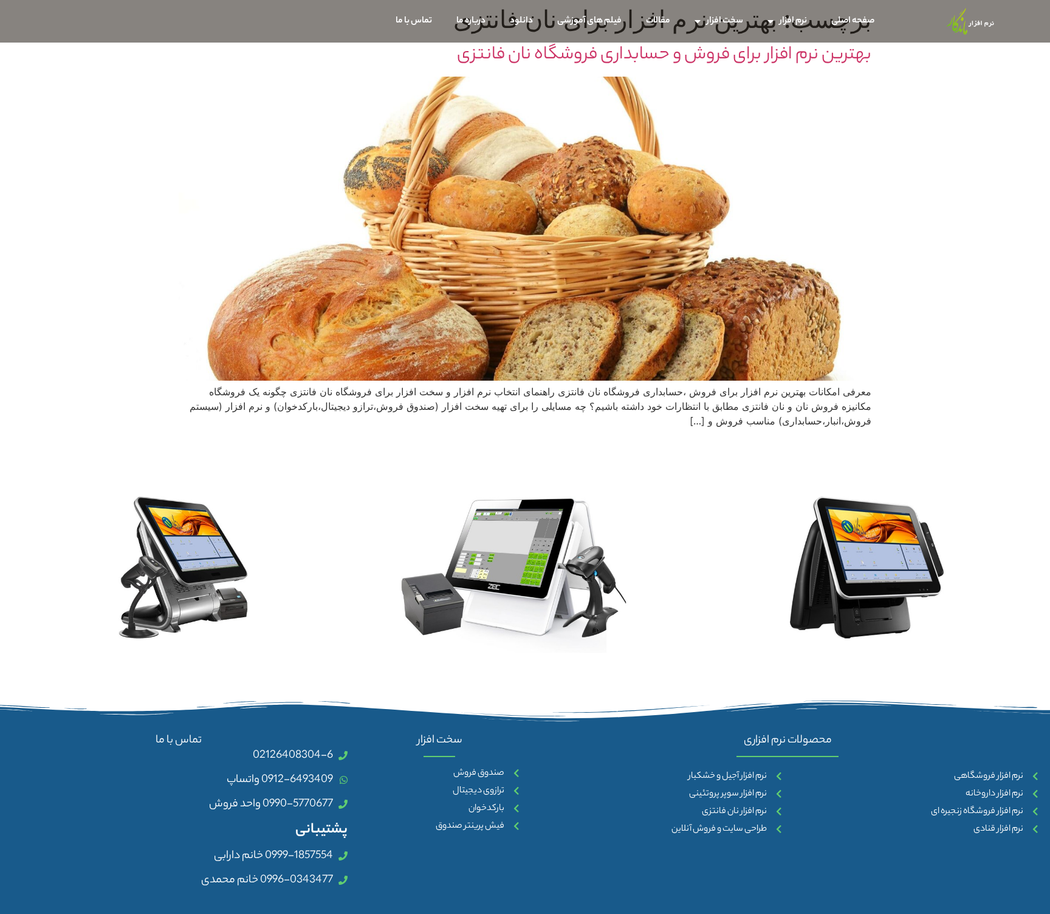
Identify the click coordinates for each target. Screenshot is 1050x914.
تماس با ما (414, 21)
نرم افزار (793, 21)
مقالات (658, 21)
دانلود (521, 21)
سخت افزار (725, 21)
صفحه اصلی (852, 21)
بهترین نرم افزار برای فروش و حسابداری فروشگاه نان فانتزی (664, 55)
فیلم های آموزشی (589, 21)
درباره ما (471, 21)
